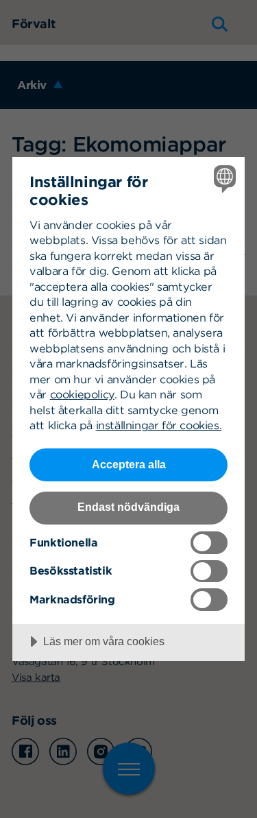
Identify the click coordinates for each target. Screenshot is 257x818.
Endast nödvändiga (128, 507)
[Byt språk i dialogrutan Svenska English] (223, 178)
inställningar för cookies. (159, 425)
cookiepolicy (82, 394)
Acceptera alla (129, 464)
